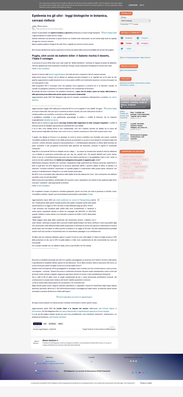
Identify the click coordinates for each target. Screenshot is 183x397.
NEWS (60, 324)
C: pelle (123, 163)
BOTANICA (52, 324)
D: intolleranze (126, 167)
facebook (128, 38)
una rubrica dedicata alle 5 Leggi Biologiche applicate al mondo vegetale (84, 311)
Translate (135, 24)
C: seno (139, 177)
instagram (144, 43)
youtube (129, 43)
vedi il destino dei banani (57, 317)
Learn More (133, 5)
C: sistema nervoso (127, 173)
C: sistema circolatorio (137, 170)
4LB (45, 324)
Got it (142, 5)
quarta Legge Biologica (57, 74)
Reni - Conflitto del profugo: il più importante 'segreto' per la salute (139, 114)
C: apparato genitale (140, 167)
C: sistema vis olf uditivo (129, 160)
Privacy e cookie (146, 383)
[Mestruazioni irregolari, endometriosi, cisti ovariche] (124, 137)
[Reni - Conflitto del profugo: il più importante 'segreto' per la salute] (124, 115)
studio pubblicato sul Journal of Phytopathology (73, 200)
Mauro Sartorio (49, 340)
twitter (128, 49)
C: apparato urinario (127, 177)
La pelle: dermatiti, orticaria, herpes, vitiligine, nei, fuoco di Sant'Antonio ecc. (138, 125)
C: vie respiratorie (134, 163)
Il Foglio (90, 194)
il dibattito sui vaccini (51, 120)
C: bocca (124, 170)
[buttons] (133, 372)
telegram (144, 38)
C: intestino (143, 160)
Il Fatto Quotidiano (43, 69)
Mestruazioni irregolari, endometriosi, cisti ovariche (139, 137)
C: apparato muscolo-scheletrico (132, 156)
